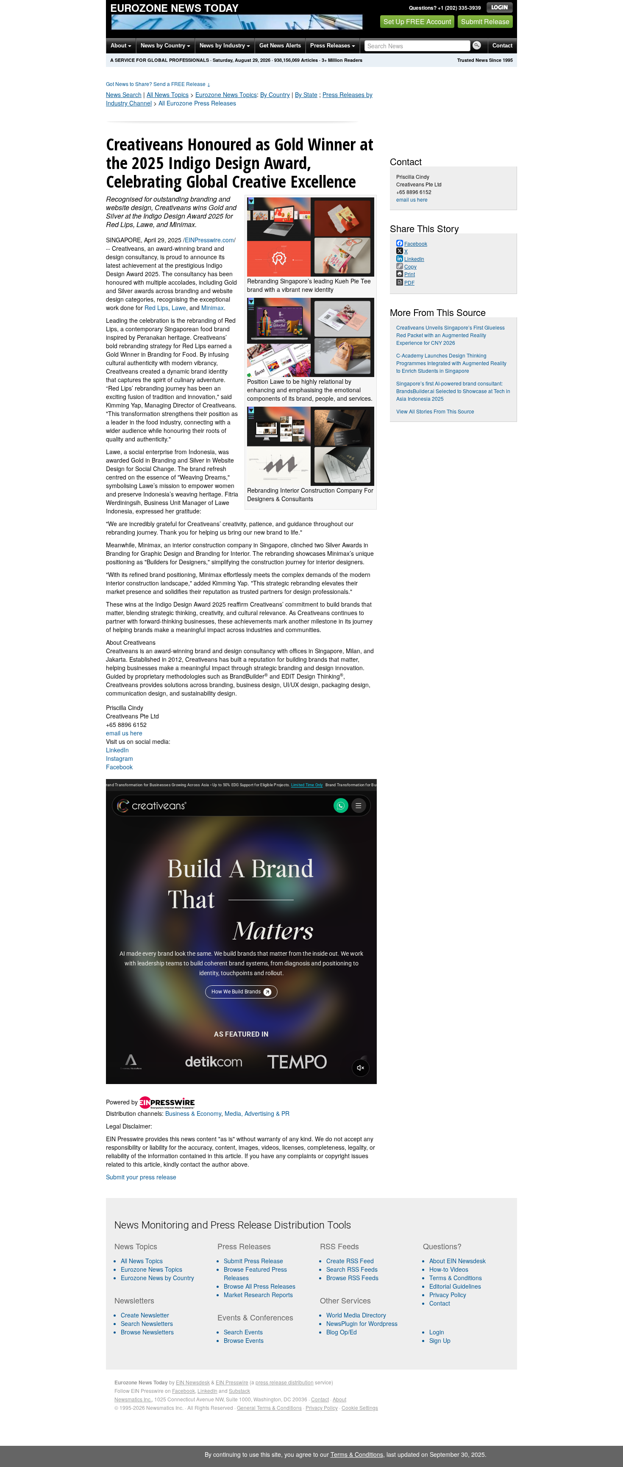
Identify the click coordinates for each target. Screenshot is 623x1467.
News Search (124, 94)
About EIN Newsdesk (457, 1260)
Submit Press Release (253, 1260)
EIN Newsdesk (193, 1382)
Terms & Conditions (455, 1277)
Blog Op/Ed (341, 1332)
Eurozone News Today (174, 7)
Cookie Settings (360, 1407)
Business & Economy (193, 1113)
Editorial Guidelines (455, 1286)
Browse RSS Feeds (352, 1277)
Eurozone (226, 94)
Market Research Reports (258, 1294)
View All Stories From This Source (435, 411)
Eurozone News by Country (157, 1277)
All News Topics (168, 94)
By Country (275, 94)
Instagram (119, 758)
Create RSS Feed (350, 1260)
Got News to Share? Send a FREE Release (158, 83)
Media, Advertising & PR (257, 1113)
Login (436, 1332)
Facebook (119, 767)
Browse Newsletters (147, 1332)
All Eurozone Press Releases (197, 103)
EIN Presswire (232, 1382)
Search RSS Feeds (352, 1269)
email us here (124, 733)
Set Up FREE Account (417, 21)
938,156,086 (287, 60)
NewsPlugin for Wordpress (362, 1323)
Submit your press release (141, 1177)
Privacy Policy (447, 1294)
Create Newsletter (145, 1315)
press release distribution (285, 1382)
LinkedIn (117, 750)
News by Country (164, 45)
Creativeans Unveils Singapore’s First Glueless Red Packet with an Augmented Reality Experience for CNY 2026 (450, 335)
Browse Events (244, 1340)
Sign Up (440, 1340)
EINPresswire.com (209, 240)
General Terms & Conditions (269, 1407)
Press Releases (331, 45)
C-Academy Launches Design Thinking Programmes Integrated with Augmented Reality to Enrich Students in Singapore (451, 363)
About (119, 45)
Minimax (212, 307)
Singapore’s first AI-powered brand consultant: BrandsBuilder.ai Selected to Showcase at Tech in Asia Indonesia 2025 (453, 391)
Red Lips (156, 307)
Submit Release (485, 21)
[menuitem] (162, 1269)
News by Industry (223, 45)
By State (306, 94)
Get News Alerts (280, 45)
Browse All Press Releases (259, 1286)
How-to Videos (448, 1269)
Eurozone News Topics (151, 1269)
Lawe (179, 307)
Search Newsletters (147, 1323)
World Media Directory (356, 1315)
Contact (502, 45)
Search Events (243, 1332)
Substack (239, 1390)
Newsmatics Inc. (133, 1399)
